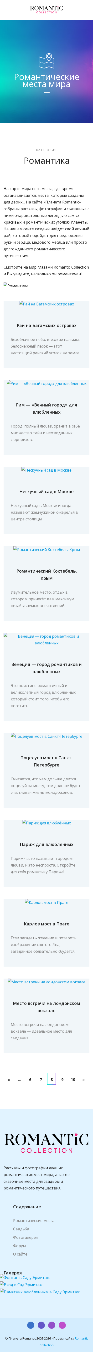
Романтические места (33, 1220)
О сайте (20, 1254)
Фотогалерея (25, 1237)
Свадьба (21, 1229)
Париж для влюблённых (46, 844)
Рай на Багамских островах (47, 325)
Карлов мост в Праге (46, 924)
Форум (19, 1245)
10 (73, 1079)
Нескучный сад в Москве (46, 491)
